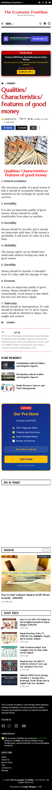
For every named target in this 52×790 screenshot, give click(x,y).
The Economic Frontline (26, 12)
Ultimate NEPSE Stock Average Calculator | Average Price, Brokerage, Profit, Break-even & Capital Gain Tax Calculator (34, 679)
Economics (11, 83)
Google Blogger (29, 787)
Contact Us (6, 768)
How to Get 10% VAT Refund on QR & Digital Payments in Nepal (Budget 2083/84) (35, 622)
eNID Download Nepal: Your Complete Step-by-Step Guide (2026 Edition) (33, 650)
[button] (12, 2)
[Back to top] (45, 783)
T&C (3, 765)
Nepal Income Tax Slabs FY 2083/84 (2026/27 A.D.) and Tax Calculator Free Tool (33, 664)
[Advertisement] (26, 513)
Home (4, 757)
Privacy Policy (7, 762)
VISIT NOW (26, 459)
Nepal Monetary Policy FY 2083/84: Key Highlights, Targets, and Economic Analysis (35, 636)
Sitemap (4, 770)
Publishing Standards (11, 2)
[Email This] (33, 128)
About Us (5, 759)
